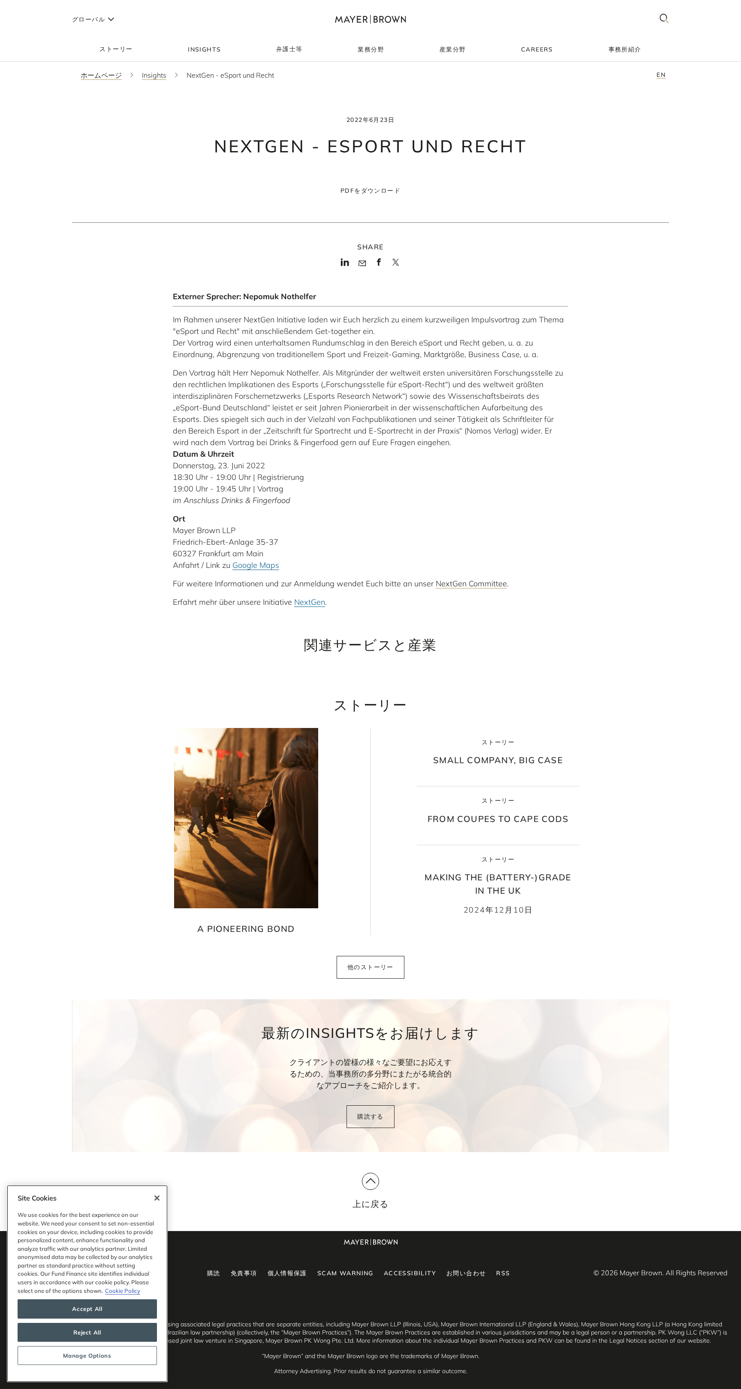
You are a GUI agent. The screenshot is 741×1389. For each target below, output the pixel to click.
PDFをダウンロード (370, 190)
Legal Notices (628, 1340)
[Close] (157, 1198)
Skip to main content (41, 6)
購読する (370, 1116)
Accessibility (410, 1273)
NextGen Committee (471, 583)
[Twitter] (396, 265)
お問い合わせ (466, 1273)
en (661, 75)
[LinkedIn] (345, 265)
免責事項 (244, 1273)
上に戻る (370, 1203)
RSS (503, 1273)
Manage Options (87, 1355)
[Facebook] (379, 265)
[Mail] (362, 263)
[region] (87, 1283)
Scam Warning (345, 1273)
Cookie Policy (122, 1290)
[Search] (664, 19)
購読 (213, 1273)
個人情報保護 (287, 1273)
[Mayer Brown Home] (370, 19)
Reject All (87, 1332)
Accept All (87, 1309)
